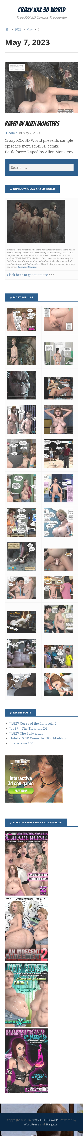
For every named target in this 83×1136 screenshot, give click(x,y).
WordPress (31, 1124)
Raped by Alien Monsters (32, 123)
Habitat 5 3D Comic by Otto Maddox (37, 738)
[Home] (7, 29)
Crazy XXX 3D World (41, 9)
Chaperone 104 (21, 743)
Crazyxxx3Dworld (27, 267)
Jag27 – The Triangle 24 (28, 728)
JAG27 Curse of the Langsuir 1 (33, 723)
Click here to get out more (27, 275)
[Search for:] (41, 167)
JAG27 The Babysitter (26, 733)
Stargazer (52, 1124)
